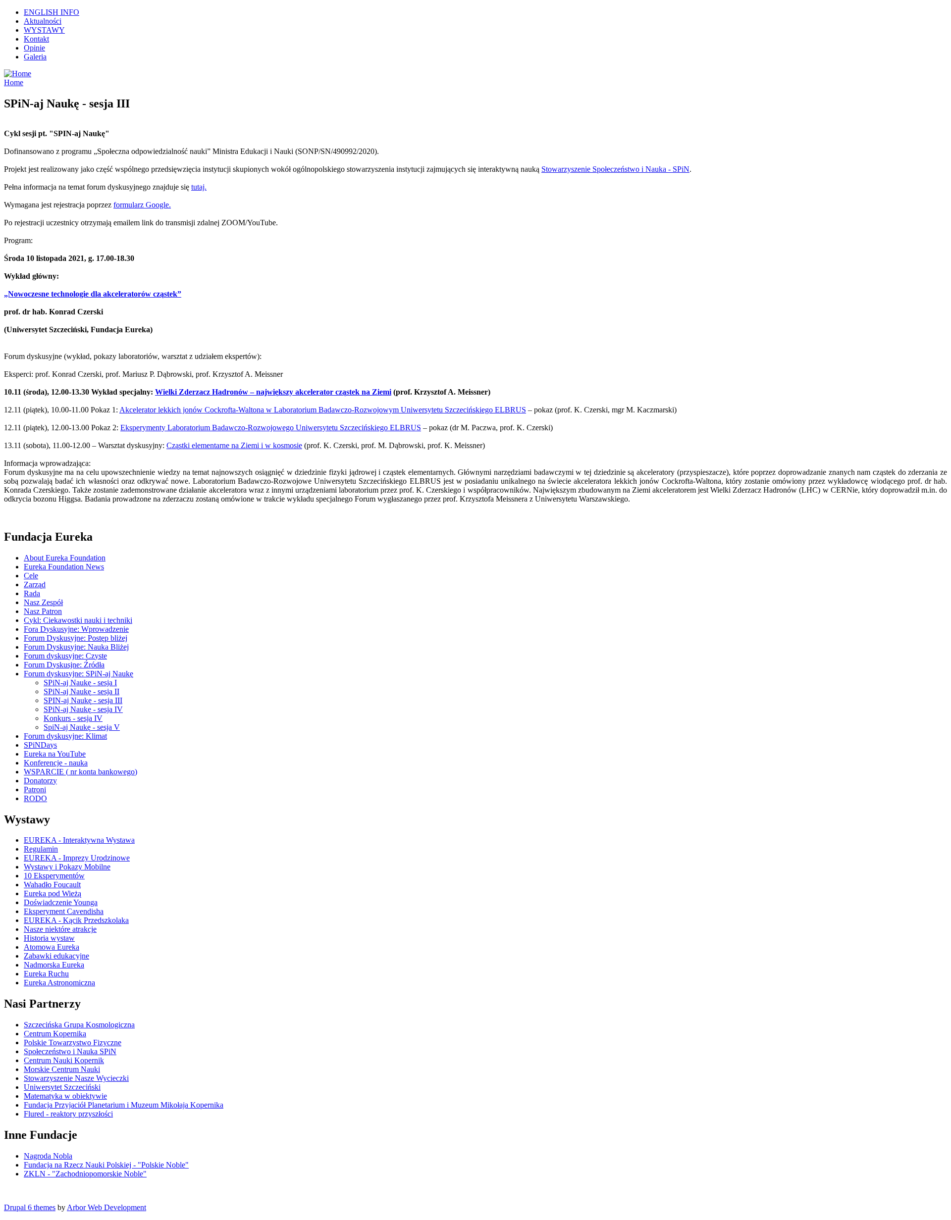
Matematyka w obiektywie (65, 1096)
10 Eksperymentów (54, 875)
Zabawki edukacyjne (56, 956)
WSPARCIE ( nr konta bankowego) (80, 771)
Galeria (35, 56)
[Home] (17, 73)
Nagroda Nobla (48, 1156)
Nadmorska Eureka (54, 965)
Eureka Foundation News (64, 566)
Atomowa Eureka (51, 947)
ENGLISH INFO (51, 12)
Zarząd (35, 584)
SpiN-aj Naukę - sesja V (82, 727)
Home (13, 82)
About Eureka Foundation (65, 558)
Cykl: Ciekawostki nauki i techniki (78, 620)
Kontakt (36, 39)
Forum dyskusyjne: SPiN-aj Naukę (78, 673)
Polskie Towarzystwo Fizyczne (72, 1042)
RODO (35, 798)
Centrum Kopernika (55, 1033)
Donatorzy (40, 780)
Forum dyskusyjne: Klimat (65, 736)
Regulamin (41, 849)
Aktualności (42, 21)
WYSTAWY (44, 30)
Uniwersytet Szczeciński (62, 1087)
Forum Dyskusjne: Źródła (64, 665)
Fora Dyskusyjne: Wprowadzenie (76, 629)
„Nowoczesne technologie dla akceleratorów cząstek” (92, 294)
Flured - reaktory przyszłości (68, 1114)
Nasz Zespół (43, 602)
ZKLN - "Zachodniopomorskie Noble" (85, 1173)
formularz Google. (142, 205)
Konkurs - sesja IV (73, 718)
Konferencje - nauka (56, 763)
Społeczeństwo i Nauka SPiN (70, 1051)
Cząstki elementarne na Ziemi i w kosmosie (234, 445)
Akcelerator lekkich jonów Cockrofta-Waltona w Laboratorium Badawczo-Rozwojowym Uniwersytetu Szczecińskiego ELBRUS (322, 410)
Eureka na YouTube (55, 754)
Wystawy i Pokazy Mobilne (67, 867)
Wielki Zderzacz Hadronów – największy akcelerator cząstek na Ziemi (273, 392)
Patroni (35, 789)
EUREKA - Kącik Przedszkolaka (76, 920)
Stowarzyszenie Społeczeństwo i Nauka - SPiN (615, 169)
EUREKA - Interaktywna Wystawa (79, 840)
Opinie (34, 48)
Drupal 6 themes (29, 1207)
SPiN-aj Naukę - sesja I (80, 682)
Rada (32, 593)
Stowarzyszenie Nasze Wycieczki (76, 1078)
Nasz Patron (43, 611)
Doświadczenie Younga (61, 902)
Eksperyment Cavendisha (64, 911)
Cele (31, 575)
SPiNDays (40, 745)
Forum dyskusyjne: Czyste (65, 656)
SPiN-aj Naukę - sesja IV (83, 709)
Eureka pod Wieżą (52, 893)
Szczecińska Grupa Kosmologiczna (79, 1024)
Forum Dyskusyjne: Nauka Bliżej (76, 647)
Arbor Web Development (106, 1207)
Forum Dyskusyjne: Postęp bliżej (75, 638)
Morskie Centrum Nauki (62, 1069)
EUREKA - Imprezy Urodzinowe (77, 858)
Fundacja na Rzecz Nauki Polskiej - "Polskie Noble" (106, 1165)
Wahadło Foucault (52, 884)
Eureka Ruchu (46, 973)
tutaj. (199, 187)
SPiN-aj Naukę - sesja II (81, 691)
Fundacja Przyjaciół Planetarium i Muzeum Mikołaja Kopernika (123, 1105)
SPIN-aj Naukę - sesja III (83, 700)
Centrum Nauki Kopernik (64, 1060)
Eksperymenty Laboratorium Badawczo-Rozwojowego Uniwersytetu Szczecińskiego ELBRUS (270, 427)
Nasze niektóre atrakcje (60, 929)
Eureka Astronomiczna (59, 982)
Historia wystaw (49, 938)
